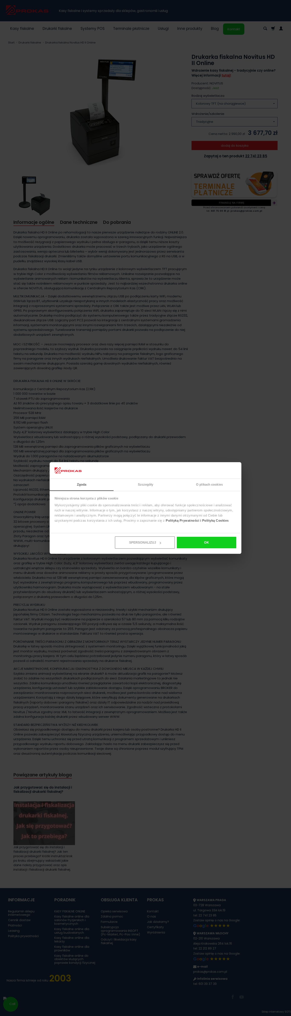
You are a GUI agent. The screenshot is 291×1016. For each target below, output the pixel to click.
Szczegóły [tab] (145, 484)
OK (206, 542)
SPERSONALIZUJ (142, 542)
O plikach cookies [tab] (209, 484)
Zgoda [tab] (81, 484)
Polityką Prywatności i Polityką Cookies (197, 520)
